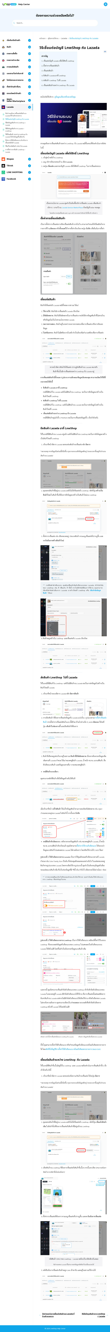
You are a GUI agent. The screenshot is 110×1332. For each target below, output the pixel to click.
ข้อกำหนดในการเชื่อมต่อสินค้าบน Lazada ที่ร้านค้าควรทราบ (58, 1315)
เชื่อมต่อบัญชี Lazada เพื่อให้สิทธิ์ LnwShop (59, 61)
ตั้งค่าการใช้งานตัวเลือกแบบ (86, 846)
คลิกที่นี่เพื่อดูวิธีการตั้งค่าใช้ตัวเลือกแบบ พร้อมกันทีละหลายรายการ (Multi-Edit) (73, 1049)
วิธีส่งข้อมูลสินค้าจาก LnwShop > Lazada (93, 1315)
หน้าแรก (42, 38)
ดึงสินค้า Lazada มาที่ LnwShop (54, 75)
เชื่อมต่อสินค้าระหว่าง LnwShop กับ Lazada (58, 85)
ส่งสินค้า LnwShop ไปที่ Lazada (54, 80)
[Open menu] (105, 4)
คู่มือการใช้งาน (53, 38)
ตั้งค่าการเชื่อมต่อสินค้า (51, 66)
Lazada (64, 38)
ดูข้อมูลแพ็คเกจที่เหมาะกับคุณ (65, 97)
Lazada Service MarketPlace (72, 207)
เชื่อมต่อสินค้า (48, 70)
